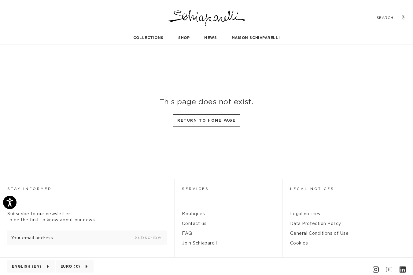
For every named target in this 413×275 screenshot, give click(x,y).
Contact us (194, 224)
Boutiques (193, 214)
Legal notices (305, 214)
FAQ (187, 233)
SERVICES (195, 189)
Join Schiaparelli (200, 243)
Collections (148, 38)
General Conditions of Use (319, 233)
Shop (184, 38)
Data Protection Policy (315, 224)
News (210, 38)
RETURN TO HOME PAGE (206, 120)
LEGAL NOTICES (312, 189)
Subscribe (148, 238)
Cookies (299, 243)
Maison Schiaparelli (256, 38)
